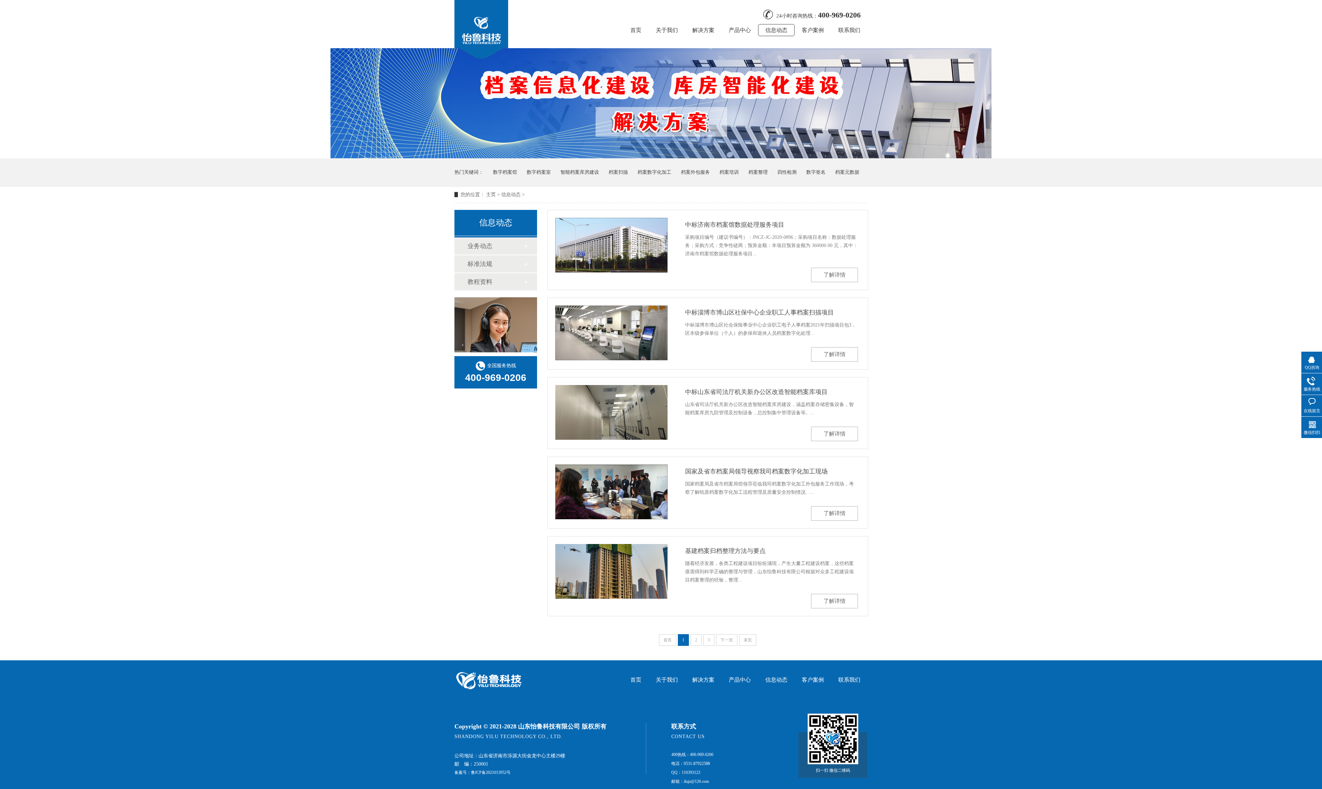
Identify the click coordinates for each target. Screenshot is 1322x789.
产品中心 (740, 30)
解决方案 (703, 30)
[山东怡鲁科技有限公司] (481, 56)
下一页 (727, 640)
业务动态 (480, 246)
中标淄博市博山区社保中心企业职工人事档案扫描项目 (759, 312)
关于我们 (667, 30)
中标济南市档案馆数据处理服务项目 (734, 224)
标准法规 (480, 263)
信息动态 (776, 30)
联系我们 (849, 30)
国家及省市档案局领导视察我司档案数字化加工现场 (756, 471)
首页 (635, 30)
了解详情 (834, 275)
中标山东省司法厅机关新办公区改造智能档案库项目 (756, 391)
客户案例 (813, 30)
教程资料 (480, 281)
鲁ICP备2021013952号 (491, 772)
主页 (491, 194)
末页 (748, 640)
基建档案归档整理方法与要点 (725, 550)
